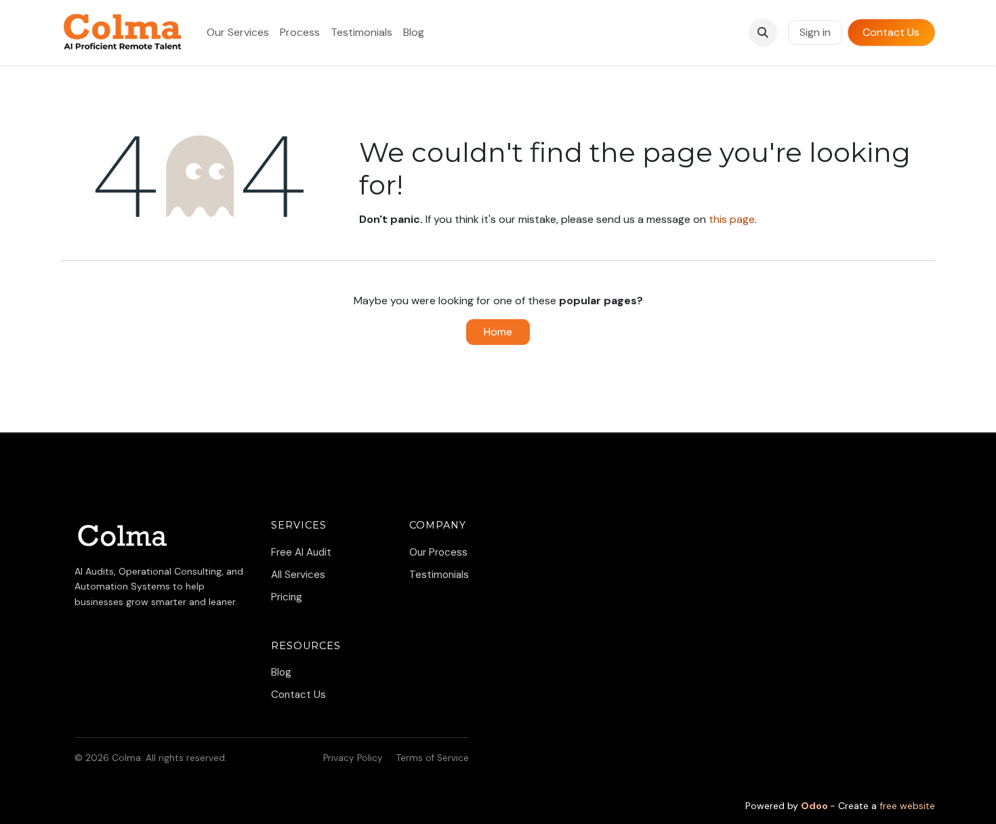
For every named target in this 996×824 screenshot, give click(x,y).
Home (498, 332)
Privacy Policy (353, 758)
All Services (298, 574)
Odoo (815, 806)
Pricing (286, 597)
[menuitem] (237, 32)
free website (907, 806)
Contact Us (891, 32)
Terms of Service (432, 758)
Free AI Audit (301, 552)
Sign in (815, 32)
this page (732, 219)
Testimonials (439, 574)
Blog (281, 672)
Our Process (438, 552)
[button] (763, 32)
